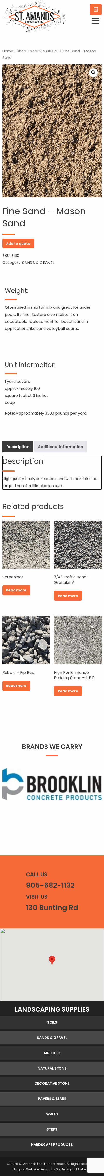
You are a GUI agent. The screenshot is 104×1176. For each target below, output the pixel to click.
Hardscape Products (52, 1144)
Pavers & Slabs (52, 1098)
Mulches (52, 1053)
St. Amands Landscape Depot (42, 1164)
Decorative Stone (52, 1083)
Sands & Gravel (52, 1037)
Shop (21, 51)
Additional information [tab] (60, 446)
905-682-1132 (50, 885)
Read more (16, 590)
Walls (52, 1114)
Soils (52, 1022)
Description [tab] (17, 446)
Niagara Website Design (32, 1169)
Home (7, 51)
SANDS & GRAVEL (44, 51)
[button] (93, 72)
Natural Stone (52, 1068)
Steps (52, 1129)
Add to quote (18, 243)
